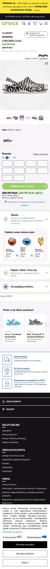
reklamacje (7, 467)
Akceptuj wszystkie (25, 544)
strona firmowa (9, 484)
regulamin (7, 430)
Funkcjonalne (10, 537)
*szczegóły (36, 10)
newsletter (7, 471)
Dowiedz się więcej (12, 532)
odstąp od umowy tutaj (13, 455)
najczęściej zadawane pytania (16, 459)
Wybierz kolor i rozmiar (22, 186)
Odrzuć (25, 562)
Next (47, 85)
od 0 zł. (13, 16)
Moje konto (13, 401)
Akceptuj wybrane (25, 553)
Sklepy (10, 409)
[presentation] (4, 323)
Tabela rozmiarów (40, 154)
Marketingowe (34, 537)
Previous (3, 85)
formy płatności (9, 434)
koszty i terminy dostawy (14, 438)
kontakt (5, 463)
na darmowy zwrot (34, 16)
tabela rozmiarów (10, 442)
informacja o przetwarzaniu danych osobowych (24, 488)
